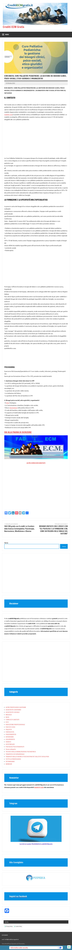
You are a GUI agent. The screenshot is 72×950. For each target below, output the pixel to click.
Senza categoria (11, 749)
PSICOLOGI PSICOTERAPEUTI (15, 746)
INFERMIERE (10, 737)
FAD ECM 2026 (10, 727)
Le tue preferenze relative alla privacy (44, 948)
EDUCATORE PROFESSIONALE (15, 724)
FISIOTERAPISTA (11, 734)
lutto (7, 403)
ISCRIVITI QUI (39, 787)
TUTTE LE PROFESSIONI (13, 759)
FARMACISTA (10, 732)
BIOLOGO (9, 714)
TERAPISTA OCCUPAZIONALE (15, 754)
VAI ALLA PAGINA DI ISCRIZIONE (18, 432)
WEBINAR (9, 764)
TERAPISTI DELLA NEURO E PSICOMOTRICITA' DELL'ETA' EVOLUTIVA (27, 756)
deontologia (13, 408)
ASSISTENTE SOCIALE (12, 712)
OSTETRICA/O (10, 744)
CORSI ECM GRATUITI (12, 719)
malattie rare (8, 114)
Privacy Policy (9, 926)
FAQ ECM (9, 729)
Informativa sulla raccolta (19, 948)
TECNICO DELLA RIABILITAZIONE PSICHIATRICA (21, 751)
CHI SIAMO (5, 935)
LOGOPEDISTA (10, 739)
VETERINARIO (10, 761)
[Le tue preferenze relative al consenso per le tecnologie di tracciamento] (69, 947)
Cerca (64, 546)
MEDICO (8, 742)
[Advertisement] (36, 140)
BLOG (7, 717)
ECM (7, 722)
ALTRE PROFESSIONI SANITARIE (16, 707)
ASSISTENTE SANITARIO (13, 709)
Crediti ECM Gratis (13, 27)
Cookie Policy (18, 926)
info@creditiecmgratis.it (12, 939)
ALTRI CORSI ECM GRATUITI (36, 463)
